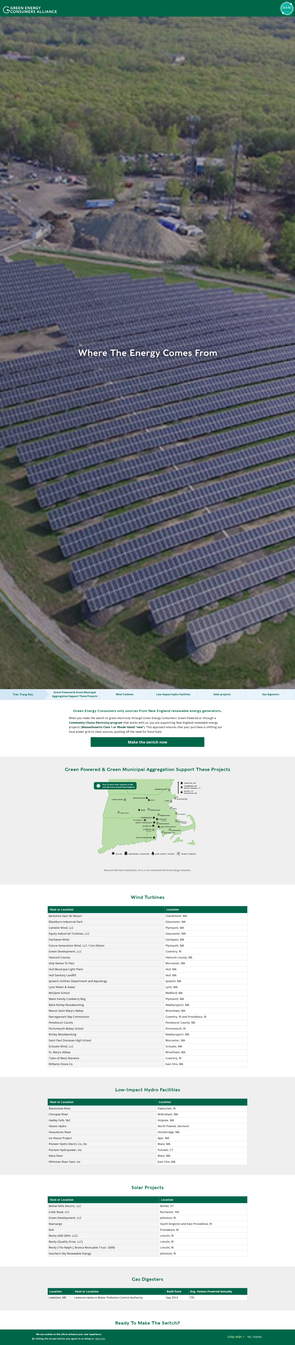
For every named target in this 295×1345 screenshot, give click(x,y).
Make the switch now (147, 742)
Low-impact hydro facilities (173, 694)
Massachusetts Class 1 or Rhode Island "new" (113, 727)
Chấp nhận (234, 1337)
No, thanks (254, 1337)
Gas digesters (270, 694)
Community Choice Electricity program (95, 722)
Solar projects (222, 694)
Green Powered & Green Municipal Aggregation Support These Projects (75, 694)
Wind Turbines (125, 694)
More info (100, 1338)
